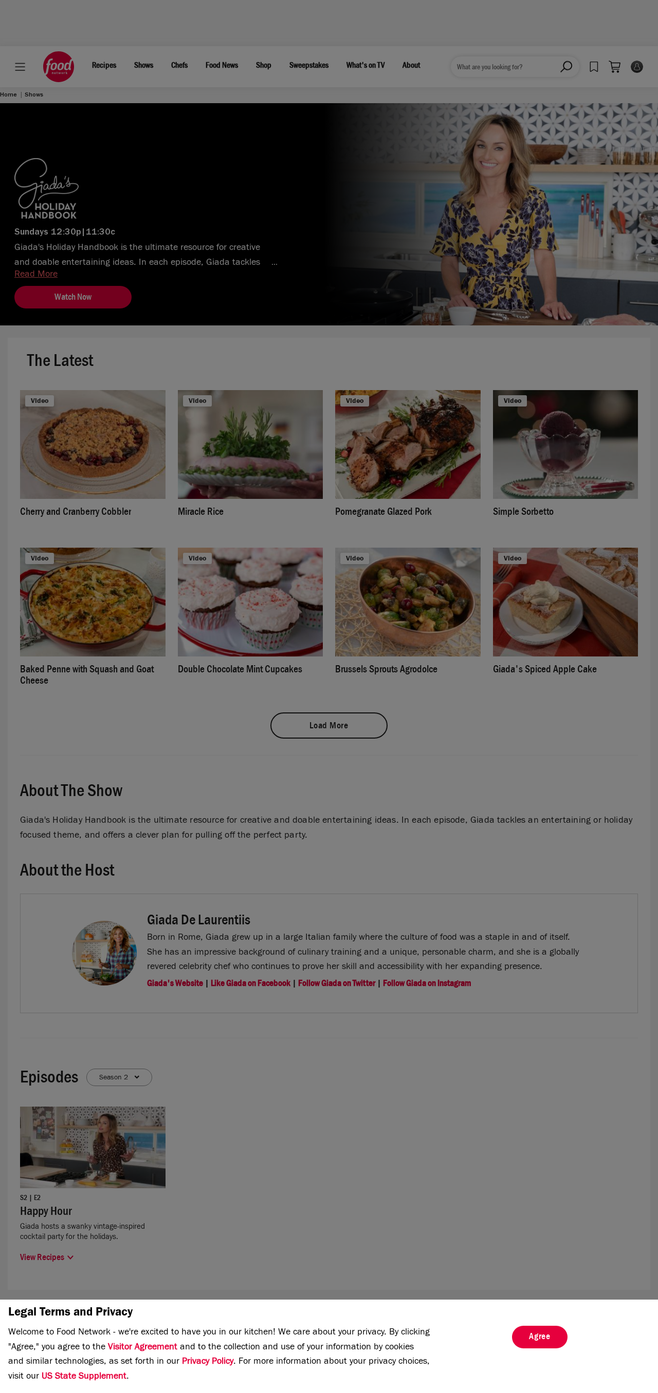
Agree (540, 1337)
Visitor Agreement (142, 1347)
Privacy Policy (207, 1362)
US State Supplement (84, 1377)
